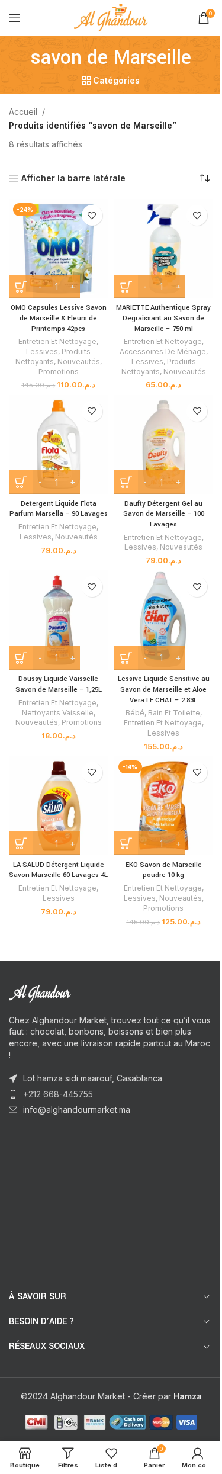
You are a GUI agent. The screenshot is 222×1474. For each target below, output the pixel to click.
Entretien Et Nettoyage (57, 341)
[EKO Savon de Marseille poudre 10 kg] (164, 806)
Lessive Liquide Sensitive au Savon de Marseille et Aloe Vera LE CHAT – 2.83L (164, 689)
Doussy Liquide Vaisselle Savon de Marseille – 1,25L (58, 684)
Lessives (42, 351)
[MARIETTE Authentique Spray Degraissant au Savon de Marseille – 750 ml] (164, 248)
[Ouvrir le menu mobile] (15, 18)
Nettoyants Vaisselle (58, 712)
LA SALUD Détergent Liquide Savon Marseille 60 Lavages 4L (58, 870)
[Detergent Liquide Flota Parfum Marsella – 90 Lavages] (58, 444)
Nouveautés (78, 361)
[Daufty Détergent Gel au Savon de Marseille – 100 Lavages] (164, 444)
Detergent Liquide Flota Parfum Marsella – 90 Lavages (58, 509)
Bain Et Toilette (174, 712)
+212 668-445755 (58, 1094)
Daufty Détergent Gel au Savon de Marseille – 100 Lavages (163, 514)
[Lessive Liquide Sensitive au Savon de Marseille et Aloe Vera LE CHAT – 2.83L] (164, 620)
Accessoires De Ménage (163, 351)
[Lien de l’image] (74, 993)
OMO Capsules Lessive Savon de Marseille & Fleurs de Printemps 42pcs (59, 318)
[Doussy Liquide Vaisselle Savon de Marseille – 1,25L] (58, 620)
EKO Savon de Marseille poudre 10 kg (164, 870)
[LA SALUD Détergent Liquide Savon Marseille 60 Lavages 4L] (58, 806)
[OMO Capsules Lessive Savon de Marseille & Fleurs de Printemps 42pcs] (58, 248)
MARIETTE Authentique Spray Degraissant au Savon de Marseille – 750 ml (163, 318)
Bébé (135, 712)
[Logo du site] (111, 17)
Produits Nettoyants (53, 356)
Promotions (58, 371)
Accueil (23, 112)
